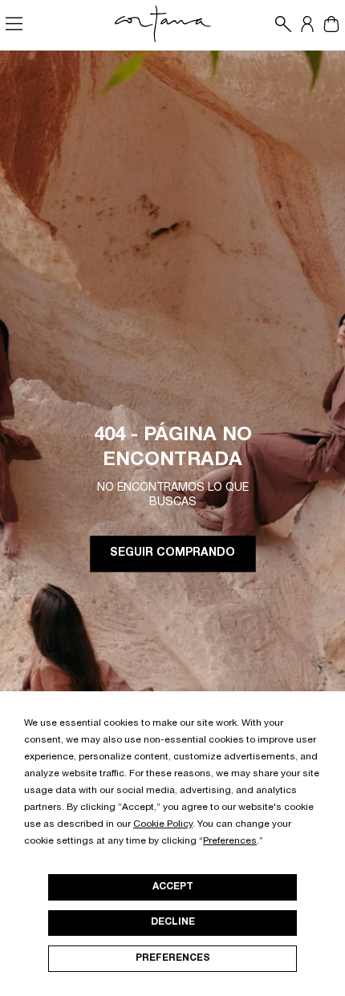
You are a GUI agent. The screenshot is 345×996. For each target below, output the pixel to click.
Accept (172, 887)
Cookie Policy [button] (163, 824)
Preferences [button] (230, 841)
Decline (173, 922)
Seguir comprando (172, 554)
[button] (279, 24)
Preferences (173, 958)
